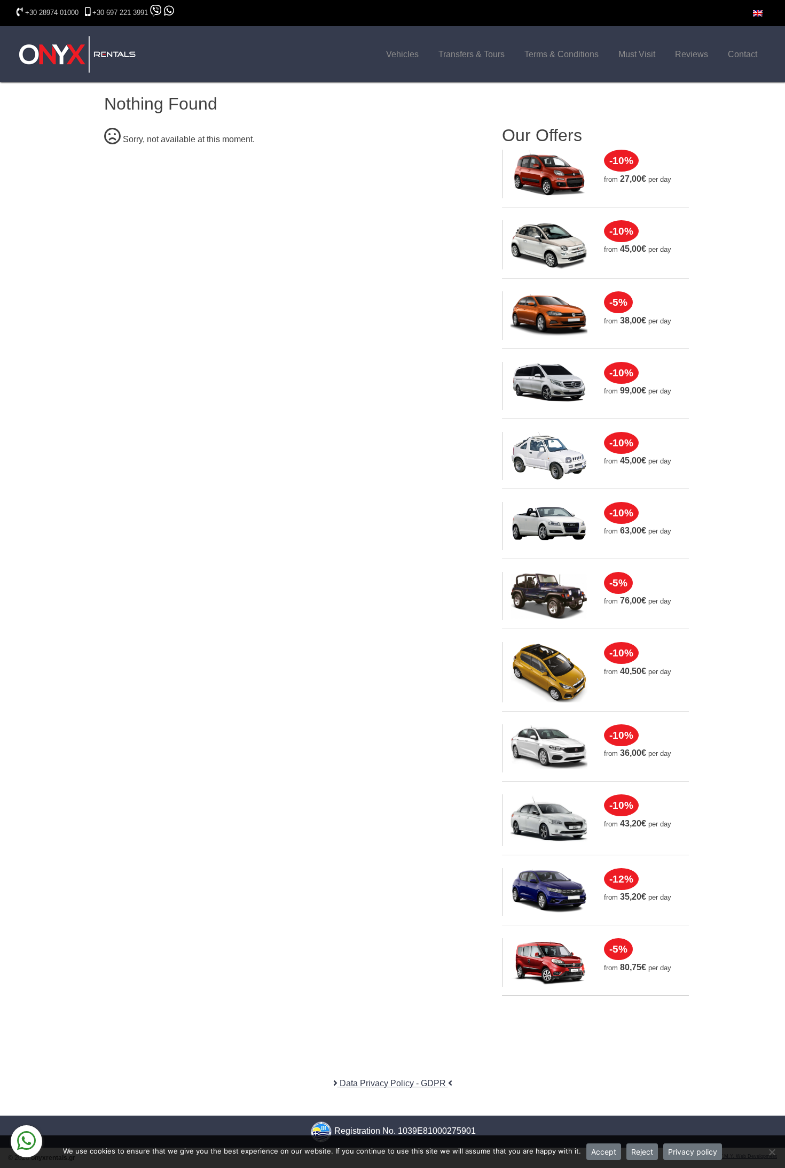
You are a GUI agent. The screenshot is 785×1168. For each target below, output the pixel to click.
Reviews (691, 54)
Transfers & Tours (471, 54)
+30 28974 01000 (51, 13)
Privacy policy (692, 1151)
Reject (642, 1151)
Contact (742, 54)
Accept (603, 1151)
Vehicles (402, 54)
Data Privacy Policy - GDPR (392, 1083)
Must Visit (636, 54)
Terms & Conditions (561, 54)
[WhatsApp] (26, 1141)
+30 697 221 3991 (120, 13)
